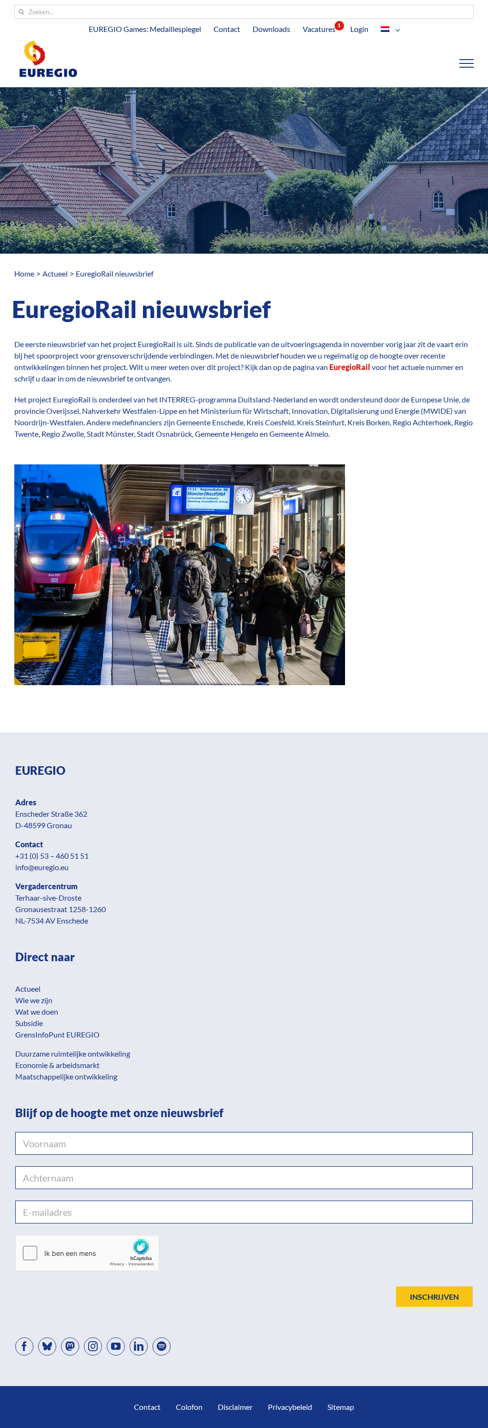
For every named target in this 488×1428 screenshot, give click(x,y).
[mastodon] (70, 1346)
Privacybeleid (290, 1406)
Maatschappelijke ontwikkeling (66, 1076)
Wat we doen (36, 1011)
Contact (147, 1406)
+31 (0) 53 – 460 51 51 (52, 855)
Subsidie (29, 1022)
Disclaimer (235, 1406)
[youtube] (116, 1346)
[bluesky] (47, 1346)
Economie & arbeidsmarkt (57, 1064)
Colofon (189, 1406)
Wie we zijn (33, 1000)
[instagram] (93, 1346)
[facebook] (24, 1346)
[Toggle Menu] (467, 63)
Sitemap (340, 1406)
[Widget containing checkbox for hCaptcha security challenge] (87, 1253)
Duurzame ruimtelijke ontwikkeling (72, 1053)
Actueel (28, 988)
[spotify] (161, 1346)
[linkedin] (139, 1346)
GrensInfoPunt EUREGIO (57, 1034)
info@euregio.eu (42, 867)
